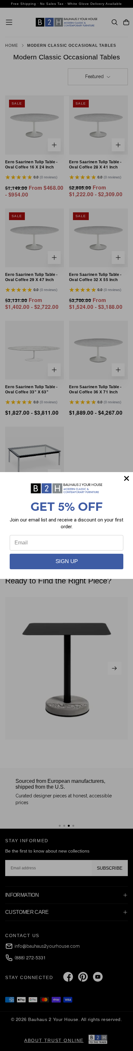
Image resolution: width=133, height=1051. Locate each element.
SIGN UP (67, 561)
